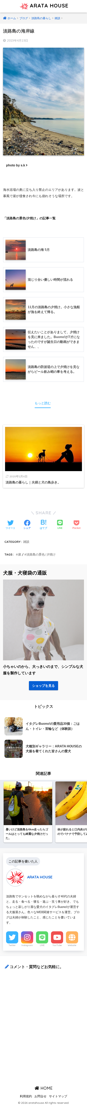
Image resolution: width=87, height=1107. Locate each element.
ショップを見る (43, 685)
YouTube (57, 945)
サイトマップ (58, 1096)
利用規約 (26, 1096)
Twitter (12, 945)
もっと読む (43, 403)
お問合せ (40, 1096)
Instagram (27, 945)
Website (72, 945)
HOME (46, 1088)
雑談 (26, 542)
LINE (42, 945)
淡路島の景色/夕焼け (41, 554)
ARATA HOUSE (48, 5)
